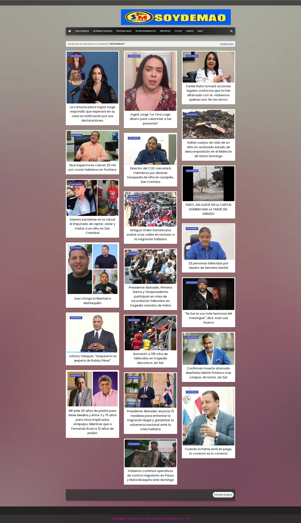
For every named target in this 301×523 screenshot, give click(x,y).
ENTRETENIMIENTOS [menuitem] (146, 31)
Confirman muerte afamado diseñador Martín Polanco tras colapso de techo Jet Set (208, 372)
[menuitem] (70, 31)
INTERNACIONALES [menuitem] (102, 31)
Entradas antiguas (223, 494)
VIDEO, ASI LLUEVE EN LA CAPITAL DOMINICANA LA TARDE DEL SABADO (208, 209)
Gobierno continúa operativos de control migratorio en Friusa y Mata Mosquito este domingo (150, 475)
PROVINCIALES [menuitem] (123, 31)
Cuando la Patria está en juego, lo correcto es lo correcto (208, 451)
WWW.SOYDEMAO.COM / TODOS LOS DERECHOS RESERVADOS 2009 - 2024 (155, 518)
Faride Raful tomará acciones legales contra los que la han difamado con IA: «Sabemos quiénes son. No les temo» (208, 93)
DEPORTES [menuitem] (165, 31)
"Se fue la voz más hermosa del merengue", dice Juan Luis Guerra (208, 318)
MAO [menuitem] (200, 31)
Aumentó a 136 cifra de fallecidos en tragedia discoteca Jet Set (150, 358)
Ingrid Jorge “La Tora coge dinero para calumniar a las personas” (150, 119)
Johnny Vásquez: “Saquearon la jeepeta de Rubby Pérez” (92, 358)
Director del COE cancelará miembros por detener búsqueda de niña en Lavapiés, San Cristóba (150, 175)
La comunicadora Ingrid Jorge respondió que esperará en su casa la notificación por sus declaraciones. (92, 114)
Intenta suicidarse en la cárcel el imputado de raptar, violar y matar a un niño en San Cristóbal (92, 226)
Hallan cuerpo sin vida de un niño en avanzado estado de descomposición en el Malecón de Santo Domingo (208, 149)
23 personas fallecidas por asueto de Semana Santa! (208, 265)
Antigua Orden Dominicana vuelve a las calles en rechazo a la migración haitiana (150, 234)
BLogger (115, 518)
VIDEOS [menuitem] (189, 31)
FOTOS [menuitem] (178, 31)
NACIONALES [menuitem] (82, 31)
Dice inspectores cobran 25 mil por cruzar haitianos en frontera (92, 167)
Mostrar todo (227, 43)
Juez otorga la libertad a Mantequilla (92, 300)
